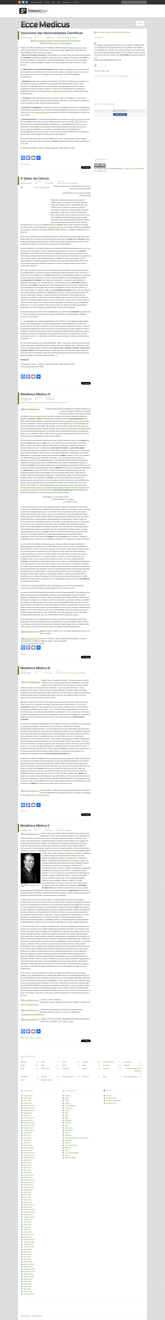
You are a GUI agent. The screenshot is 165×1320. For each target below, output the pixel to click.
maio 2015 (27, 1101)
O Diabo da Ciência (34, 178)
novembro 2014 (29, 1108)
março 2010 (28, 1232)
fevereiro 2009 (29, 1264)
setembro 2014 (29, 1110)
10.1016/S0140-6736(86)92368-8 (32, 1014)
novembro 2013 (29, 1125)
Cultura (23, 1065)
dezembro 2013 (29, 1123)
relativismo (41, 307)
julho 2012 (27, 1163)
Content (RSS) (37, 1316)
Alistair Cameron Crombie (77, 48)
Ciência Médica (66, 37)
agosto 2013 (28, 1133)
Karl (36, 37)
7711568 (70, 1021)
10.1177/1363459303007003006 (32, 643)
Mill (26, 811)
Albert (52, 253)
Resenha (85, 1077)
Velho (22, 1080)
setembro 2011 (29, 1187)
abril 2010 (27, 1229)
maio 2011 (27, 1197)
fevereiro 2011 (29, 1205)
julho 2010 (27, 1222)
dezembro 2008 (29, 1269)
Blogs (43, 1062)
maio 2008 (27, 1286)
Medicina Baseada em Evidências (57, 402)
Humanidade (67, 2)
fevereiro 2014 (29, 1118)
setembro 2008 (29, 1277)
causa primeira (73, 258)
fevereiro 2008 (29, 1294)
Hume (44, 680)
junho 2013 (28, 1138)
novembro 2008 (29, 1272)
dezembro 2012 (29, 1153)
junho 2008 (28, 1284)
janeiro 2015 (28, 1103)
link (36, 225)
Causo (64, 1062)
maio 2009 (27, 1257)
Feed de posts (111, 1098)
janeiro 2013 (28, 1150)
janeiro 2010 (28, 1237)
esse (84, 124)
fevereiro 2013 (29, 1148)
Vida (59, 2)
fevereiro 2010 (29, 1234)
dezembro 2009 (29, 1239)
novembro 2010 (29, 1212)
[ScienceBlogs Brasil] (34, 13)
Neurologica (78, 217)
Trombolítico (37, 1037)
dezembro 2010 (29, 1210)
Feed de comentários (113, 1101)
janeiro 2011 (28, 1207)
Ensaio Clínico (24, 1037)
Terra (53, 2)
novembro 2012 (29, 1155)
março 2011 (28, 1202)
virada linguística (54, 227)
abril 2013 (27, 1143)
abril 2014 (27, 1115)
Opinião (44, 1077)
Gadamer (23, 654)
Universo (47, 2)
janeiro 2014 (28, 1120)
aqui (51, 627)
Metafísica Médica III (35, 668)
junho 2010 (28, 1225)
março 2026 (28, 1096)
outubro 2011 (28, 1185)
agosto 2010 (28, 1220)
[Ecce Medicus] (46, 27)
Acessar (109, 1096)
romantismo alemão (76, 119)
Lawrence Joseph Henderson (61, 91)
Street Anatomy (66, 43)
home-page (30, 367)
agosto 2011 (28, 1190)
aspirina (84, 426)
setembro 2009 (29, 1247)
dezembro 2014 (29, 1106)
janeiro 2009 (28, 1267)
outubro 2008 (28, 1274)
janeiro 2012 (28, 1177)
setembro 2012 (29, 1158)
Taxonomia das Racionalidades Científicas (51, 33)
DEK (42, 1065)
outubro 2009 (28, 1244)
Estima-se (85, 963)
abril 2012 (27, 1170)
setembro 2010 (29, 1217)
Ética (58, 544)
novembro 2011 (29, 1182)
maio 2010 (27, 1227)
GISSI (29, 975)
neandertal (24, 1077)
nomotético (64, 450)
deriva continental (26, 129)
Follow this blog (120, 114)
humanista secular (39, 416)
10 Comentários (50, 399)
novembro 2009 (29, 1242)
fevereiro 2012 (29, 1175)
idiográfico (37, 458)
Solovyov (55, 43)
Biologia (23, 1062)
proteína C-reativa (79, 861)
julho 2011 (27, 1192)
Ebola (64, 1065)
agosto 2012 (28, 1160)
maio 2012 (27, 1168)
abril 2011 (27, 1200)
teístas (76, 302)
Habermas (65, 1068)
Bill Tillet (70, 853)
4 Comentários (48, 830)
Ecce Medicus (25, 1316)
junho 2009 (28, 1254)
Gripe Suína (45, 1068)
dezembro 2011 (29, 1180)
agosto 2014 (28, 1113)
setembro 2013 (29, 1130)
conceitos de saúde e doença (74, 421)
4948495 (47, 633)
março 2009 (28, 1262)
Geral (22, 1068)
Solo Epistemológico (131, 1077)
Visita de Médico (47, 1080)
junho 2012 (28, 1165)
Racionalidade (24, 164)
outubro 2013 (28, 1128)
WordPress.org (111, 1103)
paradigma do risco (42, 112)
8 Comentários (49, 183)
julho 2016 (27, 1098)
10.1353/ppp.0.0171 (42, 795)
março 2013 (28, 1145)
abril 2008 (27, 1289)
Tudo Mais (76, 2)
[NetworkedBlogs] (120, 111)
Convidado (127, 1062)
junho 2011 (27, 1195)
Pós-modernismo (73, 183)
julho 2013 (27, 1135)
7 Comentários (49, 37)
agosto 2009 (28, 1249)
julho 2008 (27, 1281)
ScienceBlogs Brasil (36, 2)
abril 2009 (27, 1259)
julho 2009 (27, 1252)
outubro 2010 (28, 1215)
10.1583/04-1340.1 (32, 1005)
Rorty (105, 1077)
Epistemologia (49, 544)
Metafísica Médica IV (35, 394)
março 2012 (28, 1172)
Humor (84, 1068)
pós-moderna (25, 230)
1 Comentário (48, 673)
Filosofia (64, 183)
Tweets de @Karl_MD (101, 71)
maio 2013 (27, 1140)
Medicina (74, 37)
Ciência (59, 37)
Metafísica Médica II (34, 825)
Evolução (106, 1065)
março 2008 (28, 1291)
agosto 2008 (28, 1279)
